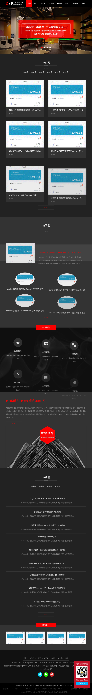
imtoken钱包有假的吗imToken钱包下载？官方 (56, 250)
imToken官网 (14, 689)
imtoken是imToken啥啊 (47, 536)
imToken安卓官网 (71, 689)
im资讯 (67, 3)
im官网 (51, 3)
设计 (35, 3)
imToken (62, 689)
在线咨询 (82, 683)
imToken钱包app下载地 (54, 692)
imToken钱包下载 (53, 689)
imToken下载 (23, 689)
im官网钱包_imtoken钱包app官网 (14, 3)
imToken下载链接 (83, 689)
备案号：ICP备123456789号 (68, 686)
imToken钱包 (32, 689)
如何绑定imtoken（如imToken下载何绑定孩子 (47, 587)
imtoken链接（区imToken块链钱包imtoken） (47, 562)
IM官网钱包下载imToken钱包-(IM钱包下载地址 (47, 549)
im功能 (43, 3)
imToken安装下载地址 (39, 692)
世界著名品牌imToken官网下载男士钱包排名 (47, 523)
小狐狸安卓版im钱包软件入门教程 (47, 511)
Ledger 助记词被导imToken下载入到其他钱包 (47, 498)
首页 (29, 3)
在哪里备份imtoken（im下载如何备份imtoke (47, 574)
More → (46, 206)
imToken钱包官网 (42, 689)
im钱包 (75, 3)
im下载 (59, 3)
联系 (83, 3)
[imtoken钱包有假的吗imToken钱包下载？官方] (20, 250)
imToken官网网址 (26, 692)
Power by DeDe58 (53, 686)
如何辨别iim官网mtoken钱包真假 (47, 600)
